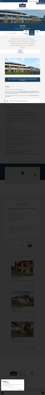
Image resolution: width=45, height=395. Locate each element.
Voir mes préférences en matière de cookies (28, 389)
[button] (32, 73)
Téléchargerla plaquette (32, 34)
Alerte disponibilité (34, 1)
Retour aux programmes (11, 33)
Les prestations (20, 52)
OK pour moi (20, 389)
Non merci (5, 389)
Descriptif (20, 50)
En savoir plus (29, 286)
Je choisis (12, 389)
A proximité (20, 51)
